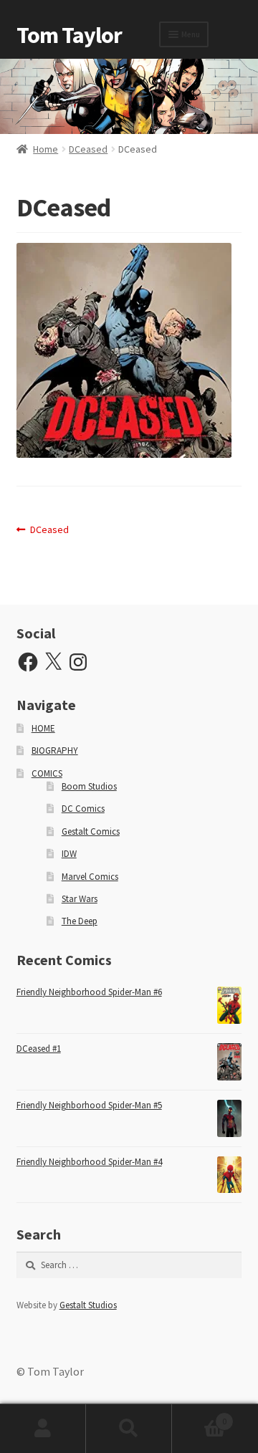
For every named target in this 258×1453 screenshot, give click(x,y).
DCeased (88, 149)
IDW (69, 854)
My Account (43, 1428)
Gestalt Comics (91, 831)
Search (129, 1428)
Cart (199, 1416)
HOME (43, 728)
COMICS (47, 773)
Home (45, 149)
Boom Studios (89, 786)
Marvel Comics (90, 877)
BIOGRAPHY (55, 750)
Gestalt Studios (88, 1305)
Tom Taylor (69, 35)
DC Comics (83, 808)
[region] (129, 96)
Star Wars (79, 899)
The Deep (79, 921)
